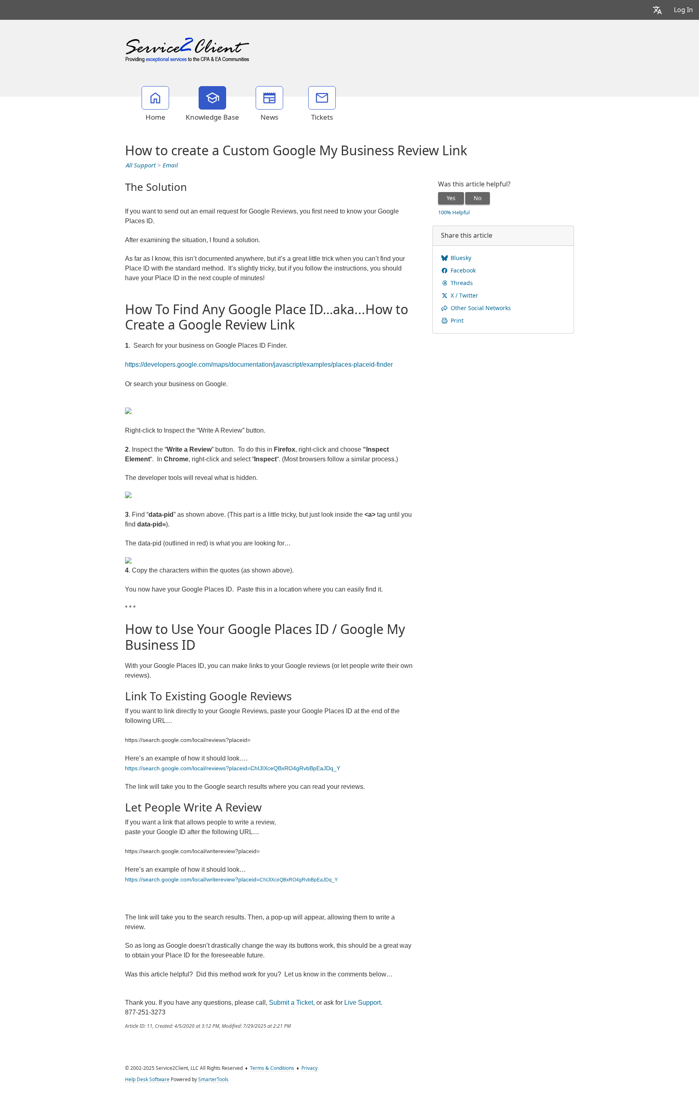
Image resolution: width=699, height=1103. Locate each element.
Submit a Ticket (291, 1002)
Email (170, 165)
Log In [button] (683, 10)
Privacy (309, 1068)
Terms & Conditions (272, 1068)
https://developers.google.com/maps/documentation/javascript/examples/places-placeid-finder (259, 364)
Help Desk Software (147, 1079)
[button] (657, 10)
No (477, 198)
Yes (451, 198)
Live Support (362, 1002)
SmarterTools (213, 1079)
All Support (141, 165)
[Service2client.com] (188, 48)
